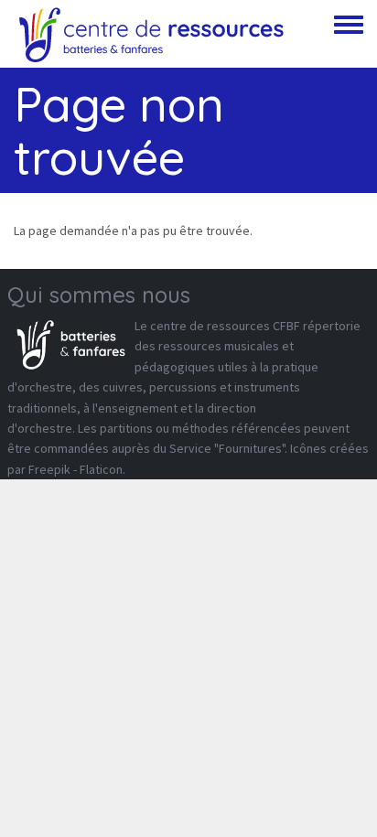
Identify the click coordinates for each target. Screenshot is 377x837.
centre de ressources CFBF (225, 325)
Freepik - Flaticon (75, 469)
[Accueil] (151, 34)
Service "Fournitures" (227, 448)
